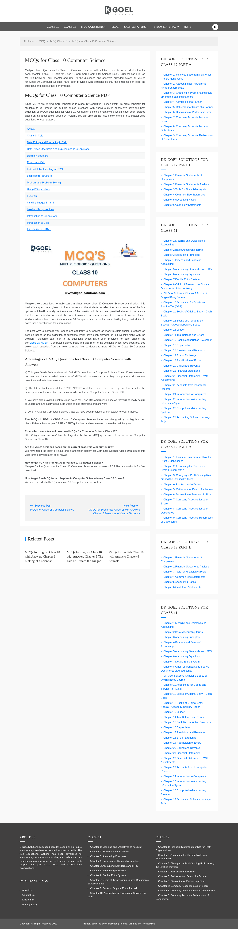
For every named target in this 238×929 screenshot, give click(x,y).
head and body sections (40, 209)
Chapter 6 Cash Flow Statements (182, 204)
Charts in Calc (35, 135)
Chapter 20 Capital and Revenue (181, 365)
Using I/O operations (38, 189)
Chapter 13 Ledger (174, 329)
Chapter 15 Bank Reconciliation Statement (187, 339)
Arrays (31, 128)
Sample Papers (135, 26)
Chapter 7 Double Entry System (181, 279)
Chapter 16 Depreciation (177, 345)
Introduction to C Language (42, 215)
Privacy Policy (29, 904)
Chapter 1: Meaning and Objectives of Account (115, 847)
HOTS (187, 26)
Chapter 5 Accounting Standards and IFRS (187, 269)
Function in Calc (36, 162)
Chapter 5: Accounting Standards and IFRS (114, 866)
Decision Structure (37, 155)
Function (32, 195)
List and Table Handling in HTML (45, 169)
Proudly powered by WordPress (100, 923)
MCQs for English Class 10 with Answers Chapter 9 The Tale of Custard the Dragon (85, 556)
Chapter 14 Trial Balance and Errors (183, 334)
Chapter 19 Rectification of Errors (182, 360)
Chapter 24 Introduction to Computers (184, 394)
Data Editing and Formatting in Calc (47, 142)
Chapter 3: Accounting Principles (108, 856)
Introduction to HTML (39, 229)
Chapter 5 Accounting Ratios (179, 199)
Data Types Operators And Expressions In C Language (58, 148)
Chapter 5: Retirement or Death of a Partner (188, 106)
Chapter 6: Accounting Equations (108, 870)
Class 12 (70, 26)
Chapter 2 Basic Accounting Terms (183, 249)
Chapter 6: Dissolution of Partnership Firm (187, 112)
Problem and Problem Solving (44, 182)
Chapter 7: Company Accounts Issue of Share (183, 886)
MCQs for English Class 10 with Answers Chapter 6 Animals (126, 556)
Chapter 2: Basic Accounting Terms (109, 851)
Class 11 (53, 26)
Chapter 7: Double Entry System (108, 875)
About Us (27, 890)
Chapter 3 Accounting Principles (181, 254)
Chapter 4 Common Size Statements (184, 194)
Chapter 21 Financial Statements (182, 370)
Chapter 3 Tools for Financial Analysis (184, 189)
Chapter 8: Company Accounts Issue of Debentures (186, 890)
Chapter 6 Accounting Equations (181, 274)
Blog (115, 26)
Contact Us (28, 895)
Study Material (165, 26)
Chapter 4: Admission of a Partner (182, 101)
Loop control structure (39, 175)
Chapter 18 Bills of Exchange (179, 355)
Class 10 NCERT (39, 342)
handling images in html (40, 202)
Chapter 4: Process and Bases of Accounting (114, 861)
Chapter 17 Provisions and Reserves (184, 350)
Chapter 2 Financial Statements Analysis (186, 184)
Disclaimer (28, 899)
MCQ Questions (92, 26)
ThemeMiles (148, 923)
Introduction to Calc (38, 222)
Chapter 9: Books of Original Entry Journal (113, 888)
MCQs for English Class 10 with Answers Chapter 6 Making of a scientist (42, 556)
